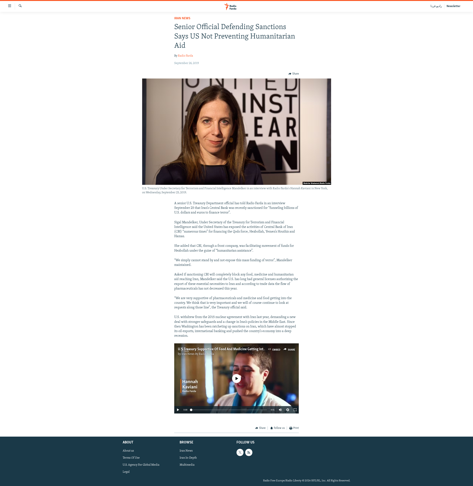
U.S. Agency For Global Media (141, 464)
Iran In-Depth (188, 457)
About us (128, 450)
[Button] (293, 73)
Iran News (182, 18)
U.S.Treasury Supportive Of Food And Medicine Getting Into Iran (225, 349)
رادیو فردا (436, 6)
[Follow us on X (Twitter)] (240, 452)
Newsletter (453, 6)
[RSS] (248, 452)
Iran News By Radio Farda (197, 354)
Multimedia (187, 464)
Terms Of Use (131, 457)
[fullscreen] (295, 409)
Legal (126, 471)
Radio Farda (185, 55)
